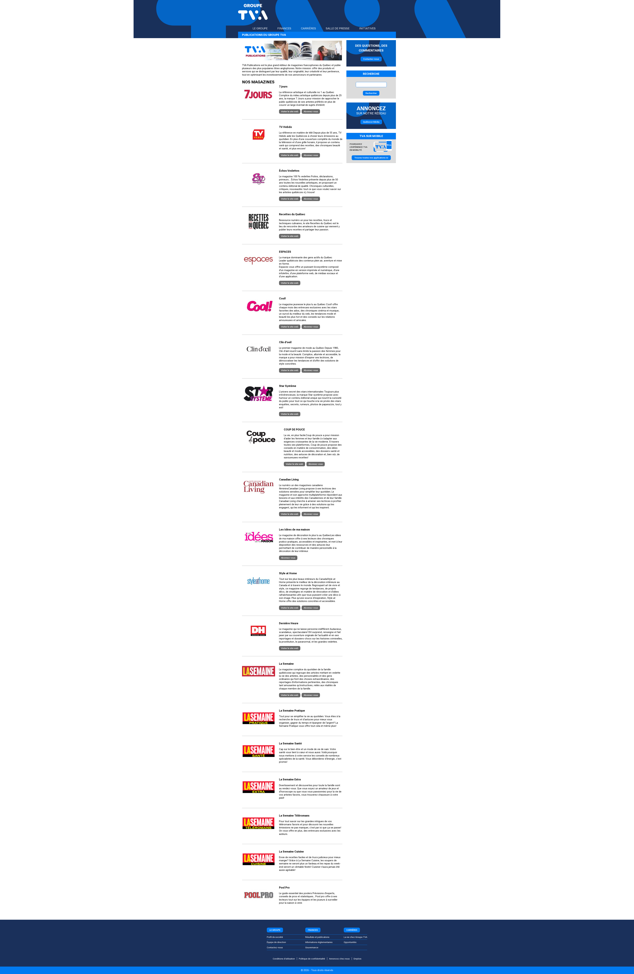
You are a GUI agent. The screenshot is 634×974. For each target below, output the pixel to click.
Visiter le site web (289, 111)
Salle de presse (338, 28)
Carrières (308, 28)
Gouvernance (311, 947)
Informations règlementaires (319, 942)
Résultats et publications (317, 937)
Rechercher (371, 93)
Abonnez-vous (311, 111)
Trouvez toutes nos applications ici (371, 157)
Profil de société (275, 937)
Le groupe (260, 28)
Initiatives (367, 28)
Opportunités (350, 942)
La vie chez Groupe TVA (355, 937)
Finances (284, 28)
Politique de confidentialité (312, 958)
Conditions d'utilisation (284, 958)
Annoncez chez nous (339, 958)
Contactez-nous (371, 59)
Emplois (357, 958)
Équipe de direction (276, 942)
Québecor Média (371, 122)
